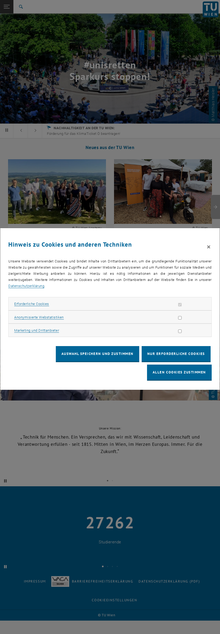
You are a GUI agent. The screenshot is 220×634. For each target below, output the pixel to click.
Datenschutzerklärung (26, 286)
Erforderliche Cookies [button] (31, 304)
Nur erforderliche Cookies (176, 353)
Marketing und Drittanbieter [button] (36, 330)
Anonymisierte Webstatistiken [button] (39, 317)
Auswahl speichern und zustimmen (97, 353)
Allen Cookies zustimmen (179, 372)
